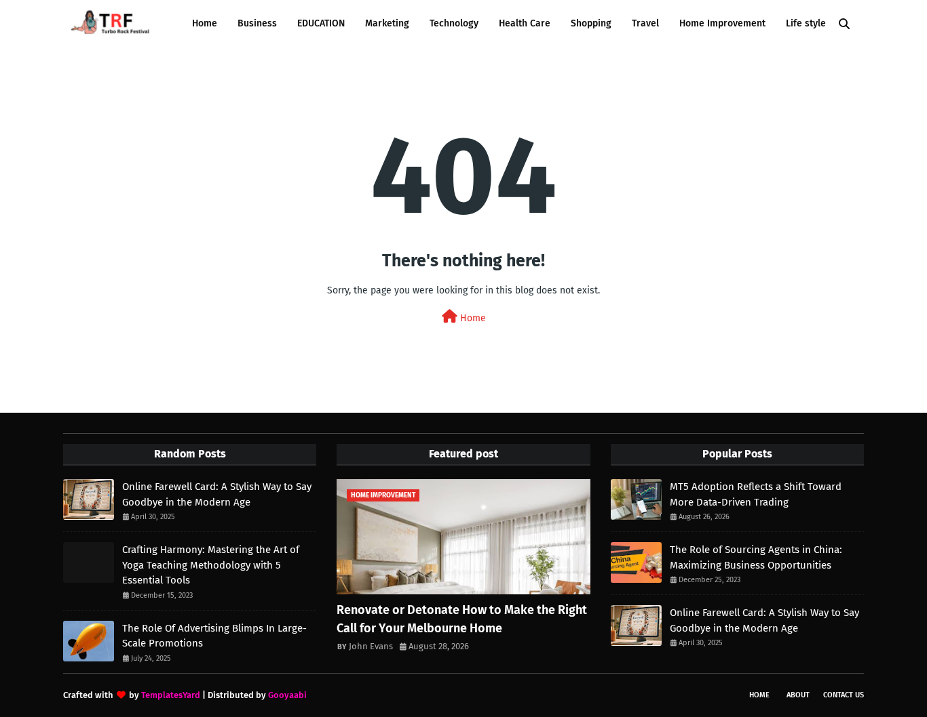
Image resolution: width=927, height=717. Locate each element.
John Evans (371, 646)
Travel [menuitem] (645, 23)
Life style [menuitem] (806, 23)
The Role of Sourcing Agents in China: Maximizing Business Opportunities (756, 557)
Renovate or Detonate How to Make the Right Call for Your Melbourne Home (462, 619)
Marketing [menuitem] (387, 23)
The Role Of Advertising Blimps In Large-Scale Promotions (214, 636)
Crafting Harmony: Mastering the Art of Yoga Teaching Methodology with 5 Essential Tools (210, 565)
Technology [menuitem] (454, 23)
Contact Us (843, 695)
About (798, 695)
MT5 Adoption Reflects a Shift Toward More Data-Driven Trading (755, 494)
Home (471, 318)
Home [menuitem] (204, 23)
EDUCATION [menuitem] (321, 23)
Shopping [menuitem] (591, 23)
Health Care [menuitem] (524, 23)
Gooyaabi (287, 695)
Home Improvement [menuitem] (722, 23)
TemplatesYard (170, 695)
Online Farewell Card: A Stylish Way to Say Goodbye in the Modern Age (216, 494)
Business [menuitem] (257, 23)
